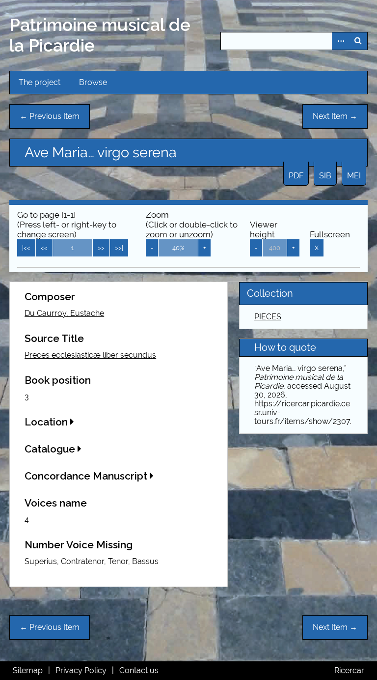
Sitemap (28, 670)
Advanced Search (341, 41)
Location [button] (47, 422)
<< (44, 248)
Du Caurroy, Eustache (64, 313)
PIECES (267, 316)
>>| (119, 248)
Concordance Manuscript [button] (87, 476)
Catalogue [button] (51, 449)
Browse (93, 82)
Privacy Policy (81, 670)
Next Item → (335, 116)
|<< (26, 248)
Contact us (139, 670)
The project (39, 82)
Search (358, 41)
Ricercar (349, 670)
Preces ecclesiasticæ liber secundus (90, 355)
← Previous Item (50, 116)
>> (101, 248)
